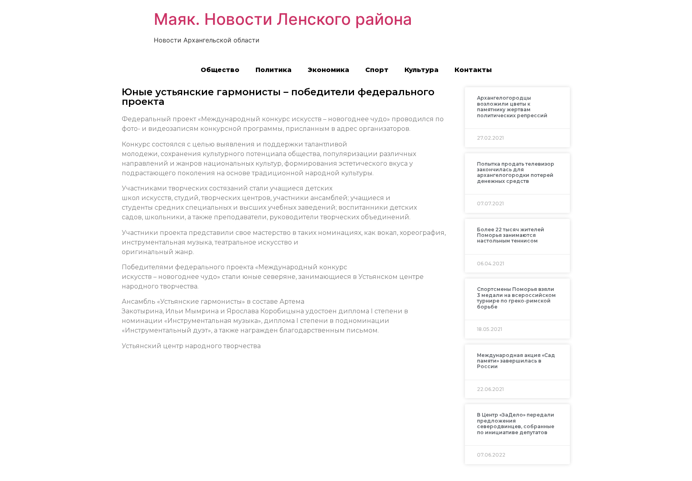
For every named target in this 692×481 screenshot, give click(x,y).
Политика (273, 70)
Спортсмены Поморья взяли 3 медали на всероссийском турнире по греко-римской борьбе (516, 297)
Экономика (328, 70)
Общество (220, 70)
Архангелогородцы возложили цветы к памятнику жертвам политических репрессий (512, 106)
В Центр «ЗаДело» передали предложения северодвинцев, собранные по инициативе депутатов (515, 423)
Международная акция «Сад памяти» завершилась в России (516, 361)
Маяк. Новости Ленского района (283, 19)
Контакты (473, 70)
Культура (421, 70)
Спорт (376, 70)
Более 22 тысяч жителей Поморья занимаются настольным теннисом (510, 235)
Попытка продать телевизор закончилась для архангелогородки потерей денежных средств (515, 172)
